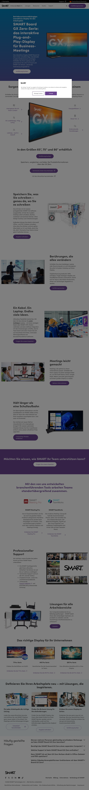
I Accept (51, 93)
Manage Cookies (38, 93)
